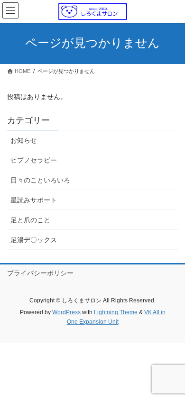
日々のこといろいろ (40, 180)
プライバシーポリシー (40, 273)
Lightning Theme (116, 312)
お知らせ (23, 140)
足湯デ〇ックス (33, 240)
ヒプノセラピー (33, 160)
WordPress (66, 312)
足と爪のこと (30, 220)
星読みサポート (33, 200)
